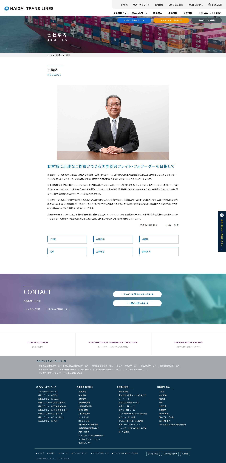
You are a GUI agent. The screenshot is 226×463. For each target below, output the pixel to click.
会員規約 (52, 453)
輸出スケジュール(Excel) (48, 399)
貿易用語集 (37, 346)
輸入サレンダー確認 (127, 417)
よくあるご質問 (176, 4)
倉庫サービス (86, 369)
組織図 (145, 239)
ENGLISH (217, 4)
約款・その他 (83, 432)
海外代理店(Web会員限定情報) (172, 424)
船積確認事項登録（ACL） (89, 428)
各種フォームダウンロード (129, 424)
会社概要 (100, 239)
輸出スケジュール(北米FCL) (50, 413)
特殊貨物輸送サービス (169, 365)
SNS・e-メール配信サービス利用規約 (126, 453)
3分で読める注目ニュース (188, 346)
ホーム (49, 55)
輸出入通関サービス (47, 369)
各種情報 (172, 13)
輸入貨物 (82, 395)
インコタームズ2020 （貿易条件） (113, 346)
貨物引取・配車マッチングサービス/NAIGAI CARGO (60, 373)
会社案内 (58, 55)
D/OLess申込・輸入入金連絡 (131, 421)
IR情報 (124, 4)
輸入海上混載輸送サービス (76, 365)
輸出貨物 (82, 391)
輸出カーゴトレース (127, 406)
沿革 (52, 251)
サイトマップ (64, 453)
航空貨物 (82, 399)
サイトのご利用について (59, 309)
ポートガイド (83, 417)
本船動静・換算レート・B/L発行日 (133, 395)
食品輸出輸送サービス (135, 369)
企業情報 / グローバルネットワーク (130, 13)
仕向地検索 (123, 391)
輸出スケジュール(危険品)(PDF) (52, 402)
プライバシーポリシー (80, 453)
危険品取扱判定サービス (129, 402)
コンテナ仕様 (83, 421)
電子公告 (41, 453)
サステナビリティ (141, 4)
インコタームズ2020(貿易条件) (91, 435)
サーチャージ (124, 399)
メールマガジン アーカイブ (89, 439)
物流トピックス (196, 4)
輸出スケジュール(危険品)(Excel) (52, 406)
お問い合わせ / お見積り (210, 13)
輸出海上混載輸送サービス (50, 365)
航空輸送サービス (148, 365)
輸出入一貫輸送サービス (127, 365)
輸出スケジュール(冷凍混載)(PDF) (52, 410)
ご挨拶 (53, 239)
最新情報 (187, 13)
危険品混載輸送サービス (102, 365)
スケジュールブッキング (48, 391)
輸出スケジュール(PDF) (48, 395)
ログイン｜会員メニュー (134, 20)
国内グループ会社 (166, 417)
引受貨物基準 (84, 413)
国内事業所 (164, 413)
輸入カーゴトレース (127, 410)
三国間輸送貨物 (85, 406)
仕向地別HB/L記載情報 (88, 424)
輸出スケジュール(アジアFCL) (50, 417)
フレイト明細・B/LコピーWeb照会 (133, 413)
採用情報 (159, 4)
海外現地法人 (165, 421)
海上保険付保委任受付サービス (108, 369)
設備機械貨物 (84, 402)
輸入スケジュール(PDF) (48, 421)
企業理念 (100, 251)
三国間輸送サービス (68, 369)
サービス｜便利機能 (206, 20)
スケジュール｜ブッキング (171, 20)
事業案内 (157, 13)
